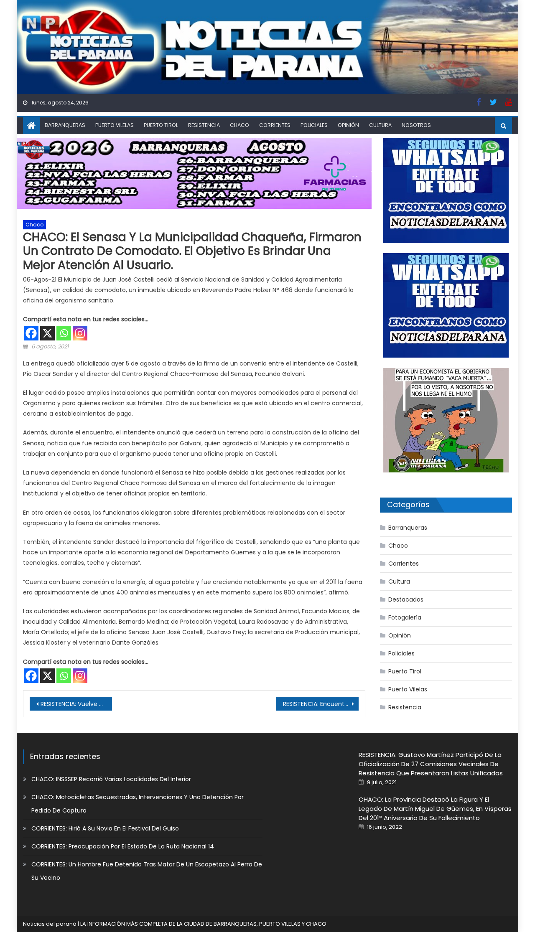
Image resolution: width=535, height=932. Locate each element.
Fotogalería (404, 617)
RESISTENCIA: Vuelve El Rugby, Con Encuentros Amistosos (76, 704)
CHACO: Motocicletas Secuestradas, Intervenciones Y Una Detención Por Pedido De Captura (137, 804)
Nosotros (416, 125)
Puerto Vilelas (114, 125)
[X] (47, 333)
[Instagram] (80, 333)
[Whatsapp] (63, 333)
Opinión (348, 125)
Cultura (380, 125)
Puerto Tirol (161, 125)
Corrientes (274, 125)
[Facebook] (31, 333)
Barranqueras (65, 125)
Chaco (239, 125)
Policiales (314, 125)
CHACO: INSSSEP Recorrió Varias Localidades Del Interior (111, 779)
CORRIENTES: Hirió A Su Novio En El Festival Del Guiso (105, 828)
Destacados (405, 599)
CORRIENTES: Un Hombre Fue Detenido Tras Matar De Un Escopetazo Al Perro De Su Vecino (146, 871)
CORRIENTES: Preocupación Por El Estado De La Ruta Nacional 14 (122, 846)
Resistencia (204, 125)
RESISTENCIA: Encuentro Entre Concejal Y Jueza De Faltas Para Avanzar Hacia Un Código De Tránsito (321, 704)
